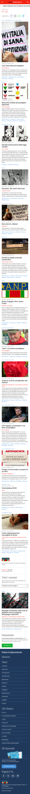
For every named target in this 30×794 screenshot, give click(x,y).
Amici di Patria (6, 733)
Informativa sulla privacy (7, 788)
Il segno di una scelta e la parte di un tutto (15, 470)
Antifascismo (12, 77)
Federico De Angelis (7, 305)
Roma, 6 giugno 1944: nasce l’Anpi (12, 302)
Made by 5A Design (6, 790)
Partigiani (4, 324)
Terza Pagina (18, 20)
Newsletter (5, 739)
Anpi (3, 20)
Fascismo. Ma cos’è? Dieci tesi (13, 188)
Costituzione (20, 77)
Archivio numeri (6, 729)
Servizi (3, 82)
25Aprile (4, 666)
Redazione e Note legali (9, 726)
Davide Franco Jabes (7, 262)
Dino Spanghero (6, 350)
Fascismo (13, 119)
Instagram (13, 776)
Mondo (16, 120)
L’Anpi (4, 719)
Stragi (16, 164)
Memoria (10, 120)
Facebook (3, 776)
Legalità (4, 700)
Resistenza (22, 120)
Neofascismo (5, 200)
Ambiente (5, 77)
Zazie (3, 490)
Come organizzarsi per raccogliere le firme (11, 534)
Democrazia (5, 232)
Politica (4, 552)
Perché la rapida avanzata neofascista (12, 258)
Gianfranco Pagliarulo (7, 473)
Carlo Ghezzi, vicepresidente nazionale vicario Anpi (14, 538)
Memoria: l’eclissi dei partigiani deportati (14, 103)
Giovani (24, 232)
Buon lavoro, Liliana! (10, 224)
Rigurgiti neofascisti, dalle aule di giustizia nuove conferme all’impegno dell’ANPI (14, 612)
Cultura (13, 275)
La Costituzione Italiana (9, 716)
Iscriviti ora (7, 645)
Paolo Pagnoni (5, 68)
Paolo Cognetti (5, 430)
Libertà (25, 275)
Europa (4, 703)
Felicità (18, 232)
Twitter (8, 776)
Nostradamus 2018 (9, 488)
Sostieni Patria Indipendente (10, 743)
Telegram (17, 776)
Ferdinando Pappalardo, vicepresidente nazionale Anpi (15, 385)
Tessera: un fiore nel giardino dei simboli (14, 381)
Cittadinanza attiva (9, 20)
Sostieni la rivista (9, 766)
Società (11, 78)
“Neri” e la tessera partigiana (13, 348)
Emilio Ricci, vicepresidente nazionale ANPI (13, 616)
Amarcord (5, 722)
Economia (5, 78)
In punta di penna (6, 484)
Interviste (4, 237)
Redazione (4, 226)
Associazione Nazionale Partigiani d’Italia (15, 784)
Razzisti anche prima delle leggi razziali (14, 146)
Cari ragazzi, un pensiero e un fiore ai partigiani (13, 426)
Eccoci (4, 712)
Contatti (4, 736)
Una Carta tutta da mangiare (13, 65)
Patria (15, 2)
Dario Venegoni (6, 107)
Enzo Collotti (5, 149)
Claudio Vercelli (6, 191)
